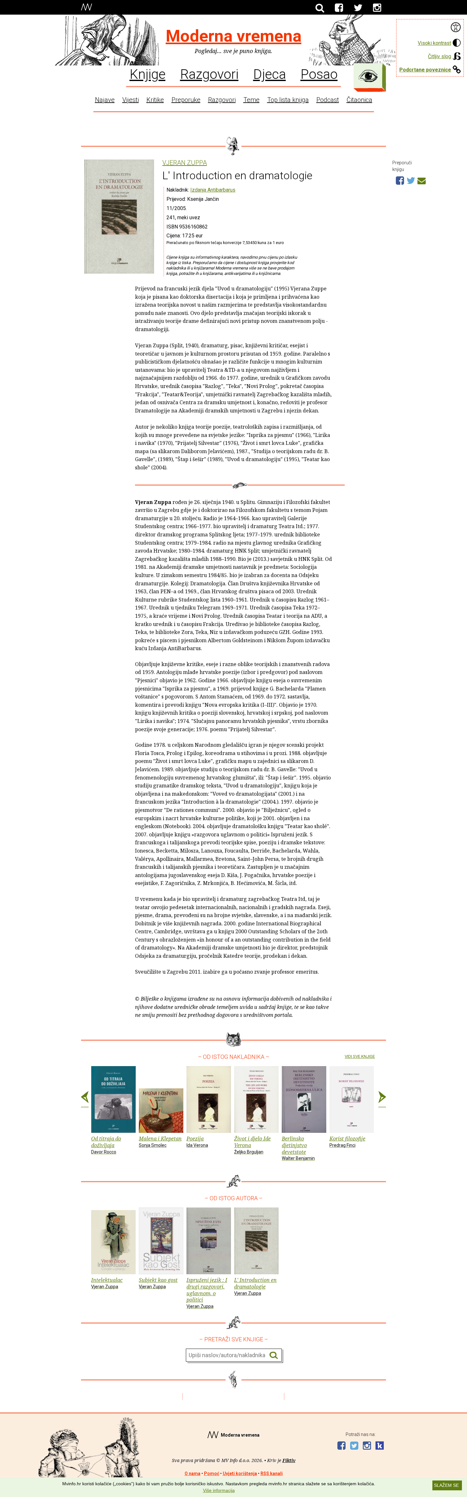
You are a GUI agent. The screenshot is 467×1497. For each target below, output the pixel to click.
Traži (273, 1355)
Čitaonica (359, 100)
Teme (251, 100)
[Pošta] (421, 180)
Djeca (269, 73)
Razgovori (209, 73)
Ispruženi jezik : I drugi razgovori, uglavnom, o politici (206, 1292)
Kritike (155, 100)
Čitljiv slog (439, 56)
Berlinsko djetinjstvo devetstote (298, 1148)
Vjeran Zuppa (184, 163)
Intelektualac (107, 1282)
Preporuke (186, 100)
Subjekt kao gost (158, 1282)
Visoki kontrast (434, 43)
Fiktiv (288, 1460)
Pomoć (211, 1473)
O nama (192, 1473)
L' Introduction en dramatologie (255, 1286)
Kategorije (368, 76)
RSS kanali (272, 1473)
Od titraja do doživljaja (106, 1144)
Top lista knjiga (288, 100)
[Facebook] (339, 8)
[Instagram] (377, 8)
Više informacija (219, 1490)
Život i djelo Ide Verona (252, 1144)
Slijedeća (382, 1099)
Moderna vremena (233, 36)
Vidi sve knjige (360, 1056)
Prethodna (85, 1099)
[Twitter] (358, 8)
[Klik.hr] (380, 1446)
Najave (105, 100)
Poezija (197, 1141)
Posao (319, 73)
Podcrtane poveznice (425, 70)
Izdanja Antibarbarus (212, 190)
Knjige (148, 73)
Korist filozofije (347, 1141)
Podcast (327, 100)
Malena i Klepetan (160, 1141)
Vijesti (130, 100)
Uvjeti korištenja (240, 1473)
